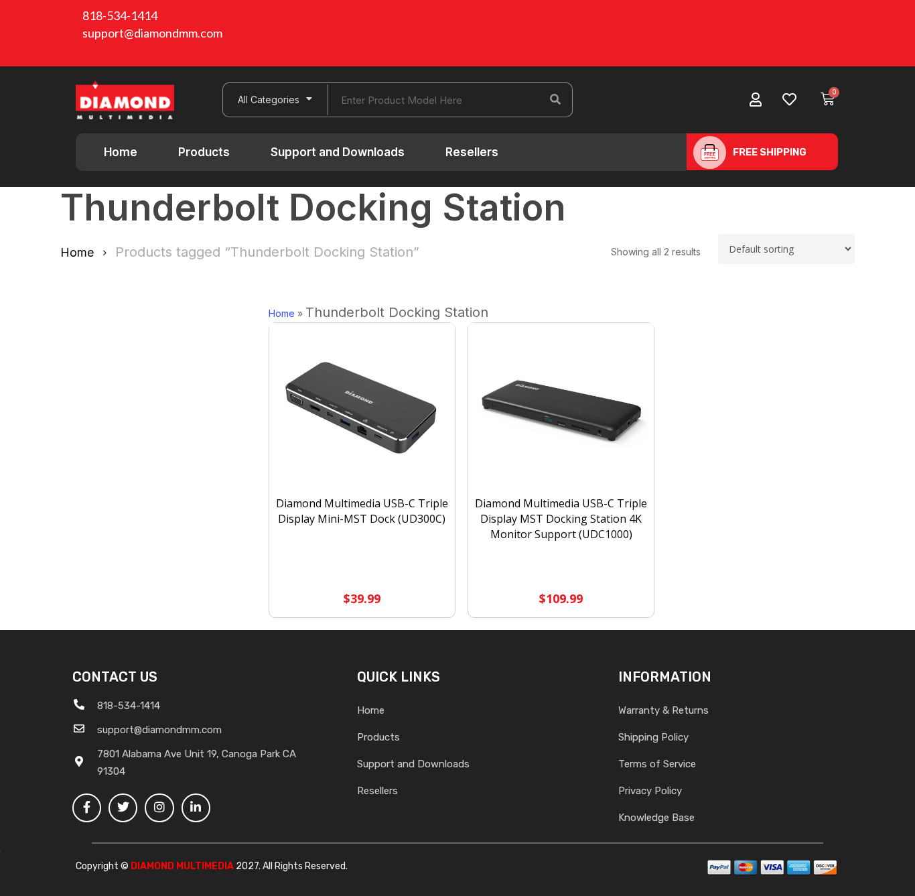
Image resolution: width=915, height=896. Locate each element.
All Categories (268, 99)
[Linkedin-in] (196, 807)
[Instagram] (159, 807)
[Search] (555, 100)
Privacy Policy (650, 791)
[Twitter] (123, 807)
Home (120, 152)
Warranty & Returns (663, 710)
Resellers (471, 152)
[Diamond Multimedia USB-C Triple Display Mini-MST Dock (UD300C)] (362, 410)
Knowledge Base (656, 818)
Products (204, 152)
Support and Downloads (338, 152)
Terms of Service (657, 764)
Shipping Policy (653, 737)
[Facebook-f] (86, 807)
